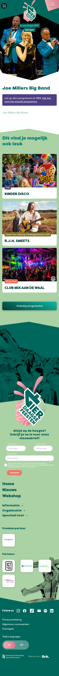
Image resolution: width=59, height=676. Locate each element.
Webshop (11, 496)
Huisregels (8, 628)
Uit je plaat (11, 281)
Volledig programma (29, 305)
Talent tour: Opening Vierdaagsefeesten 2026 (28, 234)
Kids (8, 187)
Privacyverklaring (11, 619)
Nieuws (9, 490)
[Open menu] (52, 4)
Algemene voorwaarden (15, 624)
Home (8, 484)
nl (9, 645)
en (21, 645)
